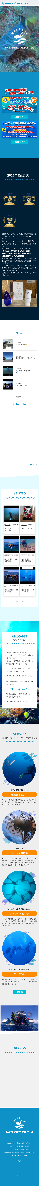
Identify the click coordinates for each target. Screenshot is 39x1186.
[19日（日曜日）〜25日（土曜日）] (11, 575)
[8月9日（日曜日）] (28, 514)
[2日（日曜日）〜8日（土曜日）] (11, 544)
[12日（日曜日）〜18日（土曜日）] (28, 575)
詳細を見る (20, 117)
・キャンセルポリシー (19, 1155)
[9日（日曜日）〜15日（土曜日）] (11, 514)
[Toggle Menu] (36, 3)
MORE (18, 397)
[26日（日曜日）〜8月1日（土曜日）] (28, 544)
